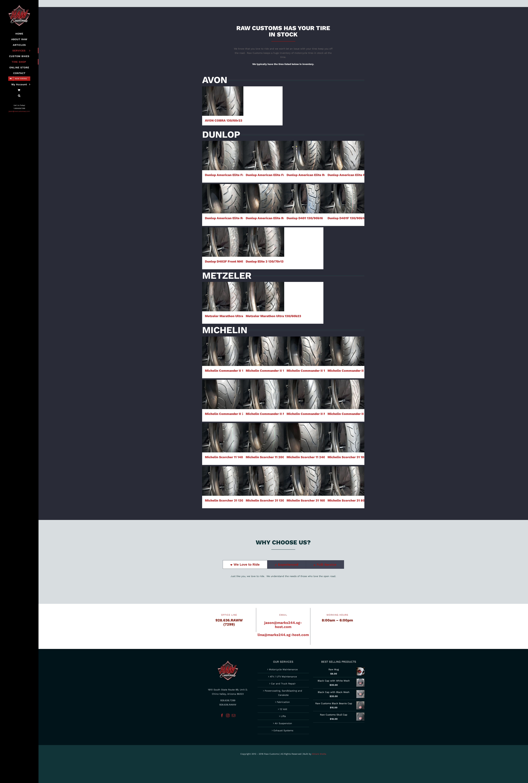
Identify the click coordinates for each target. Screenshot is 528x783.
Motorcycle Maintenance (283, 669)
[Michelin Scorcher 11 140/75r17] (222, 437)
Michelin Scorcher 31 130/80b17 (263, 475)
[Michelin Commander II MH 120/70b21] (263, 394)
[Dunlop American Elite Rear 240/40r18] (263, 198)
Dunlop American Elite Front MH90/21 (263, 150)
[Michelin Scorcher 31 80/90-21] (345, 481)
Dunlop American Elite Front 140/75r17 (223, 150)
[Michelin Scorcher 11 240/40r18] (304, 437)
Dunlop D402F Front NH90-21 (223, 236)
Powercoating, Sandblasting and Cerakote (283, 692)
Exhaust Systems (283, 730)
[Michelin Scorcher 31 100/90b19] (345, 437)
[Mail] (233, 715)
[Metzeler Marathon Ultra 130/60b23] (263, 296)
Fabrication (283, 702)
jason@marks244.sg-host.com (283, 625)
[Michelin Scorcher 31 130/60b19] (222, 481)
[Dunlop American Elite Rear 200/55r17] (222, 198)
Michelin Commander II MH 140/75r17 (304, 386)
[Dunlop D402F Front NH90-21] (222, 242)
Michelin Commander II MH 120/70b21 (263, 386)
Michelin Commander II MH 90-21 (345, 386)
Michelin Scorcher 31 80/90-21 (345, 475)
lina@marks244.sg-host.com (283, 635)
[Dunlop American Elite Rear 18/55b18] (345, 155)
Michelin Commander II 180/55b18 (304, 343)
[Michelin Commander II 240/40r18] (222, 394)
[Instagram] (227, 715)
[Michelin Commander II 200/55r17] (345, 351)
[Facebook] (222, 715)
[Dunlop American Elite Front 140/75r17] (222, 155)
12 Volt (283, 709)
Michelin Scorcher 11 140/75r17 (223, 432)
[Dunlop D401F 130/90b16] (345, 198)
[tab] (245, 564)
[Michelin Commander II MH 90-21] (345, 394)
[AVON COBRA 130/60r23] (222, 101)
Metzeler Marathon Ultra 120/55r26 (223, 291)
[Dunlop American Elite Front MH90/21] (263, 155)
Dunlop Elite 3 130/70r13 (263, 236)
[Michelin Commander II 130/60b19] (222, 351)
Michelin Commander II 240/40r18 (223, 386)
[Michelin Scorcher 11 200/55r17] (263, 437)
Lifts (283, 716)
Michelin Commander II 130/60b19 (223, 343)
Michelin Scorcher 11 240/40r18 (304, 432)
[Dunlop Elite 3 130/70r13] (263, 242)
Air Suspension (283, 723)
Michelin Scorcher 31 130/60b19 (223, 475)
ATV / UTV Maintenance (283, 676)
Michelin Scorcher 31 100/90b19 (345, 432)
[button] (19, 95)
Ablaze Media (319, 754)
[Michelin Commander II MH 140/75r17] (304, 394)
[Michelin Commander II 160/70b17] (263, 351)
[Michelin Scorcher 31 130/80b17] (263, 481)
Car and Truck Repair (283, 683)
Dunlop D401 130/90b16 (304, 193)
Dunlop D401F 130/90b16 (345, 193)
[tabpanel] (283, 577)
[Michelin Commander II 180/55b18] (304, 351)
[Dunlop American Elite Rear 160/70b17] (304, 155)
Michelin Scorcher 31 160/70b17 (304, 475)
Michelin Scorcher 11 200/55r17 (263, 432)
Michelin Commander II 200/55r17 (345, 343)
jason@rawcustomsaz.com (19, 111)
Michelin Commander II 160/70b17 (263, 343)
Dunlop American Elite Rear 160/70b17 (304, 150)
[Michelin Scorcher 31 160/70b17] (304, 481)
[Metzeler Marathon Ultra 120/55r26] (222, 296)
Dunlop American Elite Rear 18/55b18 (345, 150)
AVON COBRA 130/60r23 (223, 95)
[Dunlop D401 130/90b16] (304, 198)
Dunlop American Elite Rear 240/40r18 (263, 193)
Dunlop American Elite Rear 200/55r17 (223, 193)
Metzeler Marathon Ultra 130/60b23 (263, 291)
